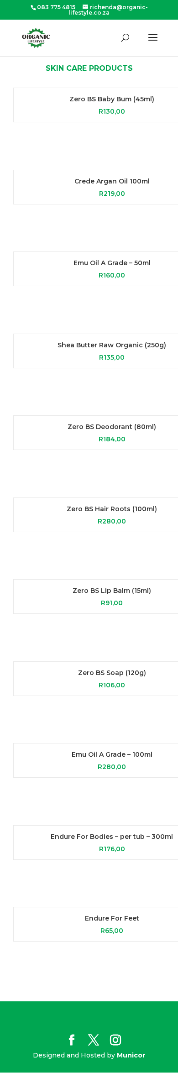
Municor (131, 1055)
